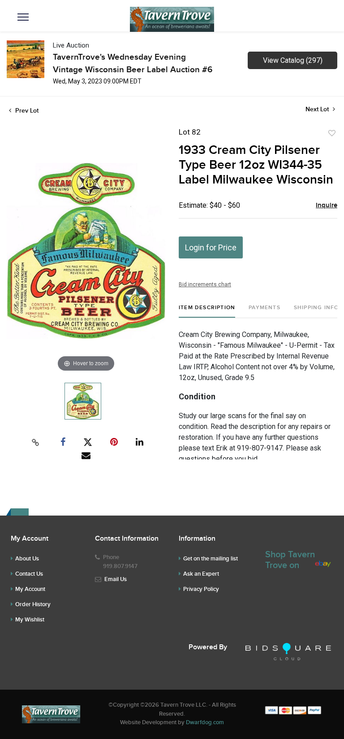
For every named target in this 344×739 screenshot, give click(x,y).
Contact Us (29, 573)
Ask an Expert (201, 573)
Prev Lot (26, 110)
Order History (33, 604)
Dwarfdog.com (205, 722)
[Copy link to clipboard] (35, 442)
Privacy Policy (201, 589)
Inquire (326, 205)
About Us (27, 558)
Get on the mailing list (210, 558)
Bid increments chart (205, 284)
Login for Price (210, 247)
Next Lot (318, 109)
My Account (30, 589)
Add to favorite (332, 133)
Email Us (115, 579)
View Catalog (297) (292, 60)
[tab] (207, 311)
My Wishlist (29, 619)
